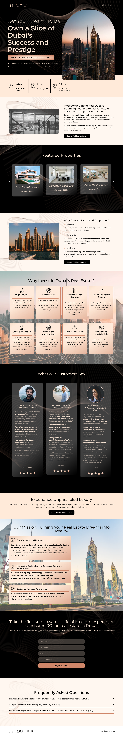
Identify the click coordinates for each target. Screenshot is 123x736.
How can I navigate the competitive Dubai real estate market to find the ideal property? (51, 710)
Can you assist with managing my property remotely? (35, 705)
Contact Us (107, 5)
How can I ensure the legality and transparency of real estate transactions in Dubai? (49, 699)
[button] (10, 181)
